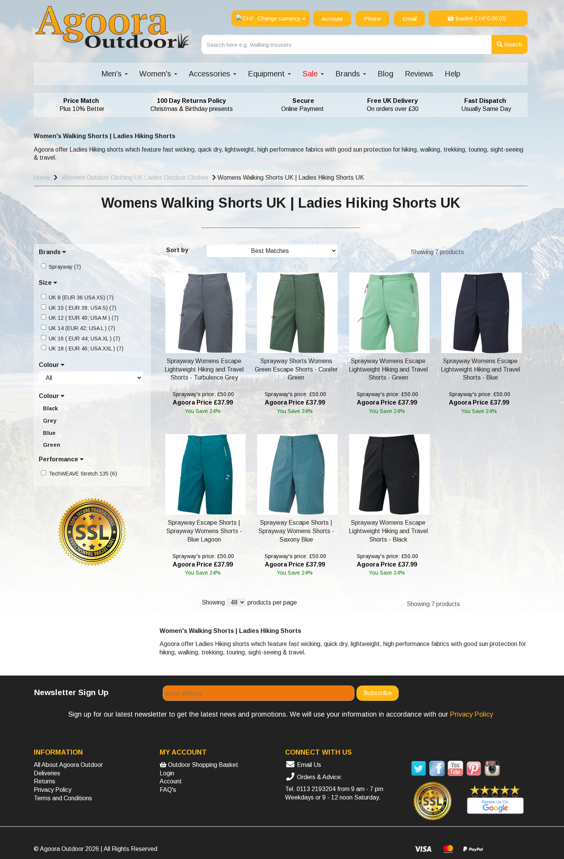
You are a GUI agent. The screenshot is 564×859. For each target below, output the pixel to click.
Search (512, 44)
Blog (385, 73)
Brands (348, 73)
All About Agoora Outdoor (68, 765)
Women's (156, 73)
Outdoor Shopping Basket (202, 765)
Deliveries (47, 773)
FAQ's (168, 789)
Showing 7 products (437, 252)
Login (167, 773)
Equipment (267, 73)
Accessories (211, 73)
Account (171, 781)
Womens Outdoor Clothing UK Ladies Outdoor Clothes (134, 177)
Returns (44, 781)
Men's (112, 73)
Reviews (419, 73)
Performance (59, 459)
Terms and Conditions (63, 798)
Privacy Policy (52, 789)
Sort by (177, 250)
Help (452, 73)
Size (46, 282)
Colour (50, 365)
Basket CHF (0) (480, 18)
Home (42, 177)
